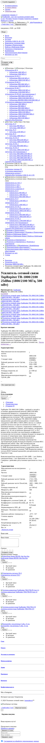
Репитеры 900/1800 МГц (19, 84)
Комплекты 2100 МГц (18, 201)
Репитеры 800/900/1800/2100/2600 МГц (24, 100)
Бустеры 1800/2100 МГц (19, 142)
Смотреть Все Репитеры (13, 120)
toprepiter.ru (29, 700)
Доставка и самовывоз (8, 654)
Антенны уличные (13, 169)
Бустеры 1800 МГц (17, 128)
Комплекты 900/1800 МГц (19, 197)
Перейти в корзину (7, 728)
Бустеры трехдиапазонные (16, 152)
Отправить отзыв (7, 552)
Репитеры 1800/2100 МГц (19, 80)
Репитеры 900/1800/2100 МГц (21, 96)
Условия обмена (10, 7)
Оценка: (4, 548)
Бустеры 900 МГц (16, 126)
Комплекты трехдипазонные (16, 223)
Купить (4, 398)
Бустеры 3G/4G (12, 148)
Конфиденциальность (7, 687)
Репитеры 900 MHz (17, 106)
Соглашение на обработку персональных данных (21, 741)
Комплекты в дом (12, 185)
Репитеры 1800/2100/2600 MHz (21, 114)
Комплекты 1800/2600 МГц (20, 217)
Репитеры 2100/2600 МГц (19, 92)
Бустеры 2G (10, 124)
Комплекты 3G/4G (13, 219)
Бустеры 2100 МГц (17, 132)
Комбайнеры (9, 51)
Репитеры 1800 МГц (17, 72)
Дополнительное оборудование (16, 52)
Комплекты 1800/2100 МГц (20, 211)
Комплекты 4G (11, 203)
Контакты (4, 680)
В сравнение (10, 570)
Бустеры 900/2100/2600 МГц (20, 156)
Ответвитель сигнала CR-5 (10, 575)
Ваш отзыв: (5, 537)
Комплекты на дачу (13, 183)
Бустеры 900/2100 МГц (18, 140)
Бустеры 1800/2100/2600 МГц (21, 160)
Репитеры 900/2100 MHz (19, 118)
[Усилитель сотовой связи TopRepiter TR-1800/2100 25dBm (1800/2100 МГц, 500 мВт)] (22, 297)
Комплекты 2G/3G (13, 207)
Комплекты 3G (11, 199)
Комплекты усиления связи (15, 43)
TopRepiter (17, 290)
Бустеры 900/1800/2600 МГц (20, 158)
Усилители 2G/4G (12, 82)
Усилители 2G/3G (12, 76)
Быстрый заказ (10, 566)
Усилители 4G (11, 70)
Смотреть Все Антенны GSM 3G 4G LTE (20, 175)
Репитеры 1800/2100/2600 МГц (21, 98)
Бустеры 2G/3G (12, 138)
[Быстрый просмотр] (9, 562)
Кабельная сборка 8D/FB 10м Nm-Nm (14, 558)
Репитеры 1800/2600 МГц (19, 86)
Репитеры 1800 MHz (17, 104)
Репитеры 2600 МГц (17, 74)
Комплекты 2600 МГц (18, 205)
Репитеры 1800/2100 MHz (19, 112)
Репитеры (8, 37)
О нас (2, 641)
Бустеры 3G (10, 130)
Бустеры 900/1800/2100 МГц (20, 154)
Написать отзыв (7, 530)
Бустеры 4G (10, 134)
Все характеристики (8, 385)
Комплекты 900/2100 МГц (19, 209)
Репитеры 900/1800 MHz (19, 108)
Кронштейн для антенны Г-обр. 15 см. (14, 626)
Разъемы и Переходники (13, 45)
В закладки (9, 568)
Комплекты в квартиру (14, 189)
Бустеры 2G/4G (12, 144)
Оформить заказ (7, 737)
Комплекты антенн (13, 173)
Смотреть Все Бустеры (13, 161)
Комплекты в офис (13, 187)
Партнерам (4, 674)
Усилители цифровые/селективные (19, 102)
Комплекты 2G (11, 191)
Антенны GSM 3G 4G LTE (14, 41)
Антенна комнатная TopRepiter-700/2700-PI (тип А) (19, 592)
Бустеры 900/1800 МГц (18, 146)
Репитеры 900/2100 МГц (19, 78)
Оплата (7, 9)
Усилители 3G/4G (12, 88)
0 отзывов (4, 294)
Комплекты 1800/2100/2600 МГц (22, 226)
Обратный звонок (20, 24)
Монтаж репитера (6, 661)
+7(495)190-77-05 (7, 708)
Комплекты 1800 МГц (18, 195)
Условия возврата (11, 6)
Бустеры (8, 39)
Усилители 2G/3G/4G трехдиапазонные (20, 94)
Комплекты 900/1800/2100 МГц (21, 225)
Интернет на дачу (11, 54)
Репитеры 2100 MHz (17, 116)
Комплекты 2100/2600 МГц (20, 221)
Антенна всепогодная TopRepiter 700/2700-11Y (17, 609)
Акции (3, 667)
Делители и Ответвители (14, 49)
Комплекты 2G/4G (13, 213)
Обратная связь (10, 11)
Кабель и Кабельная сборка (14, 47)
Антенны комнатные (14, 171)
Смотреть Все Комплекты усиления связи (20, 228)
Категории (5, 64)
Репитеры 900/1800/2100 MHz (21, 110)
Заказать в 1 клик (7, 730)
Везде (7, 35)
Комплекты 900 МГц (18, 193)
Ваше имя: (4, 533)
